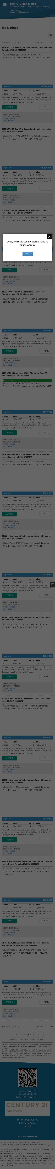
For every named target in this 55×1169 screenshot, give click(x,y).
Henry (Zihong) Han (23, 4)
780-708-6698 (15, 10)
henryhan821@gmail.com (20, 12)
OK (27, 254)
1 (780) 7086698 (9, 118)
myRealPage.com (31, 1136)
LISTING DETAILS (9, 107)
